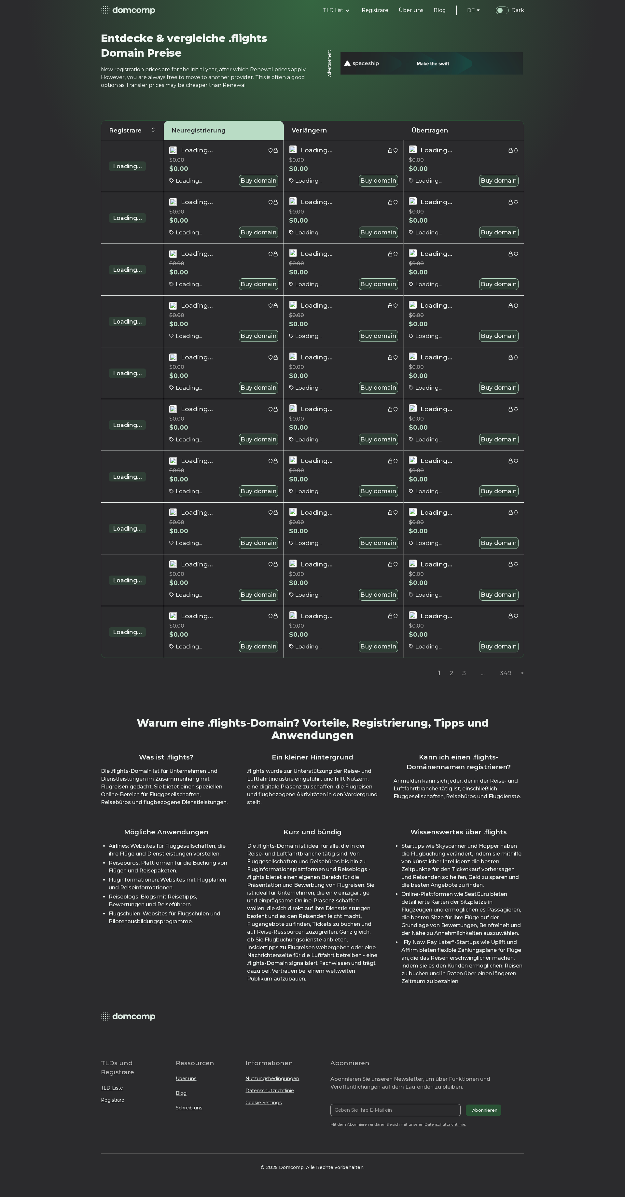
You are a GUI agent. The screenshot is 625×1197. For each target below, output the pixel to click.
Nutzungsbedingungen (272, 1078)
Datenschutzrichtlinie (269, 1090)
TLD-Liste (112, 1088)
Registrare (112, 1100)
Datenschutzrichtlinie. (445, 1124)
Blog (181, 1093)
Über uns (186, 1078)
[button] (336, 10)
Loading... (127, 166)
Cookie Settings (263, 1103)
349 (505, 673)
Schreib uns (189, 1108)
